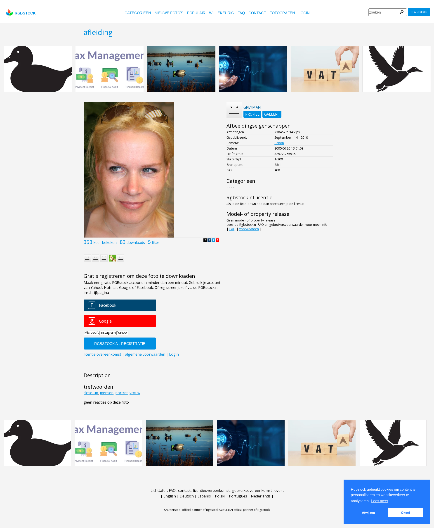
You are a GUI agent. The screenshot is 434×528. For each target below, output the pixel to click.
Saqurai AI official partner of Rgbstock (244, 510)
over (278, 490)
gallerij (272, 114)
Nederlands (261, 496)
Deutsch (187, 496)
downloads (136, 242)
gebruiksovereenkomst (252, 490)
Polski (220, 496)
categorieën (138, 13)
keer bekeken (105, 242)
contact (257, 13)
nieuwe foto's (169, 13)
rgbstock (25, 13)
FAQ (241, 13)
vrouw (135, 392)
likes (156, 242)
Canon (279, 143)
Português (238, 496)
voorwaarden (249, 229)
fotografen (282, 13)
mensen (106, 392)
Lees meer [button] (379, 501)
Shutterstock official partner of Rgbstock (191, 510)
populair (196, 13)
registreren (419, 12)
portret (121, 392)
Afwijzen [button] (368, 512)
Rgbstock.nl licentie (249, 197)
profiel (252, 114)
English (169, 496)
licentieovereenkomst (211, 490)
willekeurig (221, 13)
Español (204, 496)
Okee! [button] (405, 512)
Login (304, 13)
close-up (91, 392)
